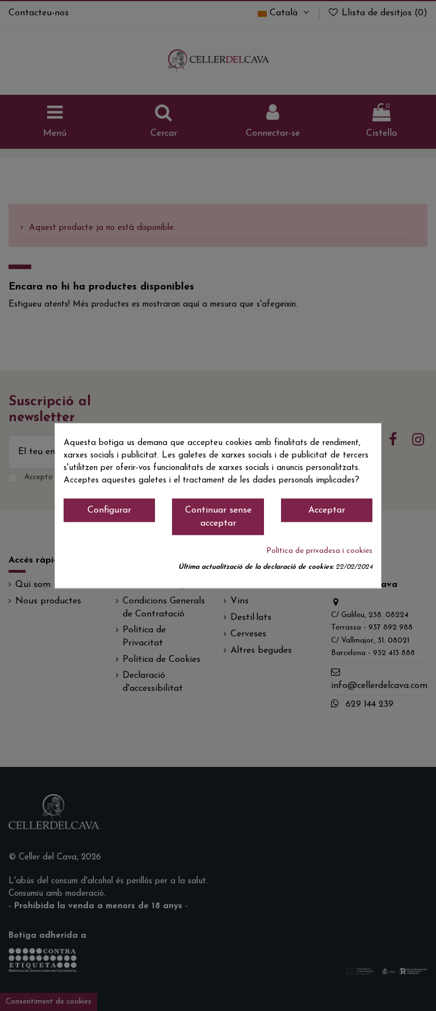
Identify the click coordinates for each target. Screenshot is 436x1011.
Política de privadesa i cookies (319, 551)
